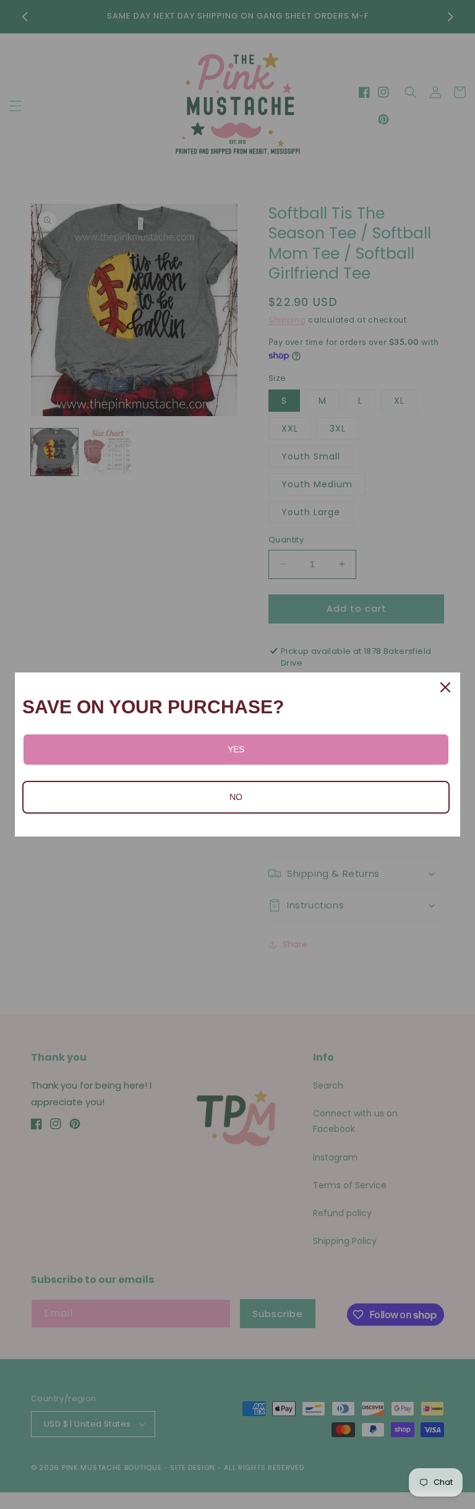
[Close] (445, 687)
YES (236, 749)
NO (235, 797)
